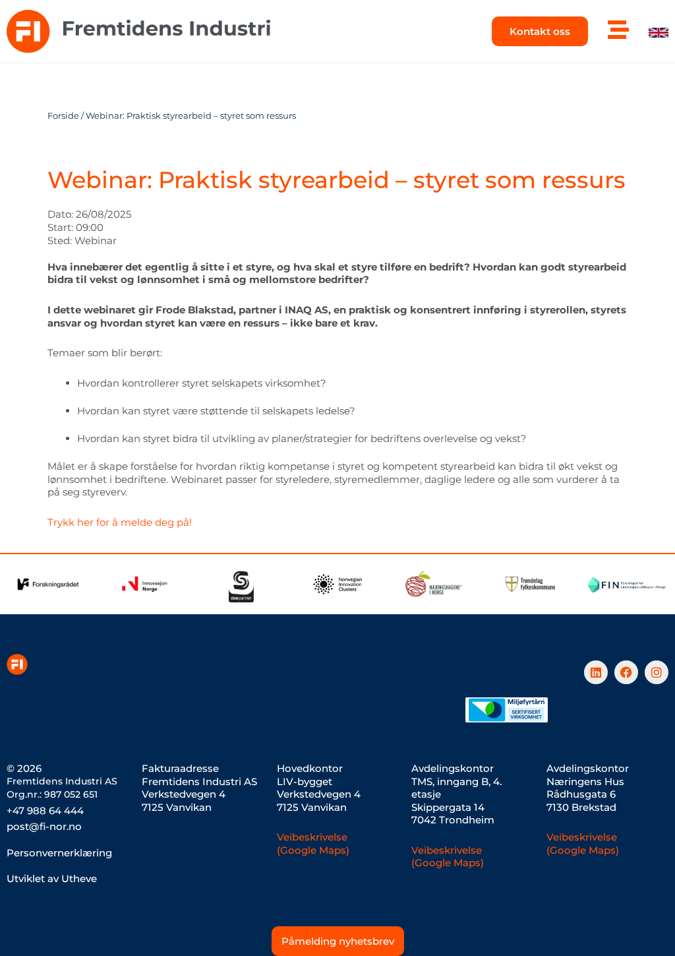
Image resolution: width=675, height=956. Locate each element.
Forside (63, 116)
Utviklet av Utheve (52, 878)
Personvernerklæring (59, 852)
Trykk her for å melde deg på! (119, 522)
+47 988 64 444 (45, 810)
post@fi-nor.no (44, 826)
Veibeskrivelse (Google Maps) (313, 843)
